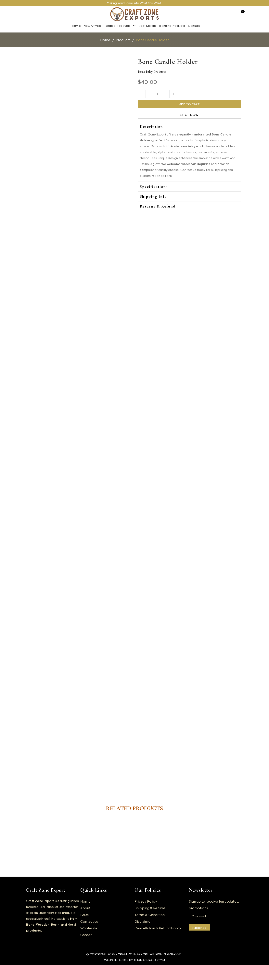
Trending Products (172, 25)
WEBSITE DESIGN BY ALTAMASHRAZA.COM (134, 960)
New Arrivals (92, 25)
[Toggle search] (32, 14)
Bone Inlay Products (152, 72)
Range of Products (117, 25)
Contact (194, 25)
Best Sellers (147, 25)
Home (76, 25)
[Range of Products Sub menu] (134, 25)
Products (123, 40)
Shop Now (189, 115)
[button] (188, 127)
